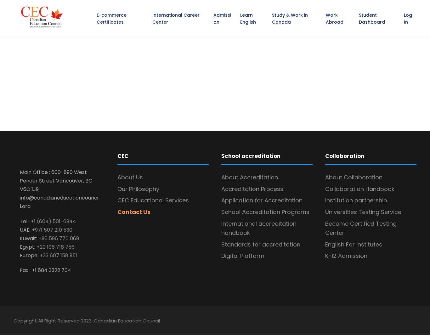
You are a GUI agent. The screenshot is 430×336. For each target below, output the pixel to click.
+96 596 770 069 (58, 238)
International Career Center (176, 18)
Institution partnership (356, 200)
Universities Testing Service (363, 212)
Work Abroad (334, 18)
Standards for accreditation (260, 244)
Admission (222, 18)
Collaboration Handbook (359, 189)
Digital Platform (243, 256)
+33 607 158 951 (58, 255)
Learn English (248, 18)
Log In (408, 18)
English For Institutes (353, 244)
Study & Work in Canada (290, 18)
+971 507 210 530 (52, 230)
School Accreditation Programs (265, 212)
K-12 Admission (346, 256)
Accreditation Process (252, 189)
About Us (130, 177)
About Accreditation (249, 177)
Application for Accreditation (262, 200)
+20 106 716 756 (56, 247)
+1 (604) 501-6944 (53, 221)
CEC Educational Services (153, 200)
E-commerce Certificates (112, 18)
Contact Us (133, 212)
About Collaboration (353, 177)
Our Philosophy (138, 189)
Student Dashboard (372, 18)
